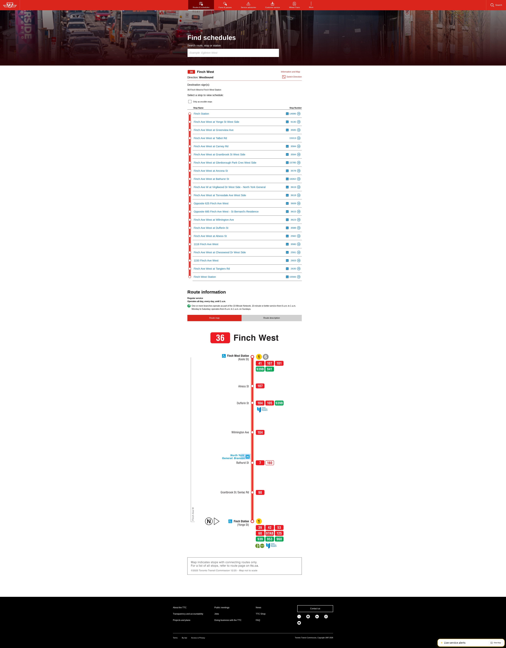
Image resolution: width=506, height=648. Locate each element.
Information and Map (290, 72)
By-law (184, 638)
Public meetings (221, 607)
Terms (175, 638)
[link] (299, 616)
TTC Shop (261, 614)
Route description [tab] (271, 318)
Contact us (315, 608)
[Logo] (9, 5)
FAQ (258, 620)
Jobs (216, 614)
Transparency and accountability (188, 614)
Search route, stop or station (204, 45)
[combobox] (233, 53)
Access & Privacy (198, 638)
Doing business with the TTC (228, 620)
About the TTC (180, 607)
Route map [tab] (214, 318)
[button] (311, 5)
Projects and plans (181, 620)
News (258, 607)
